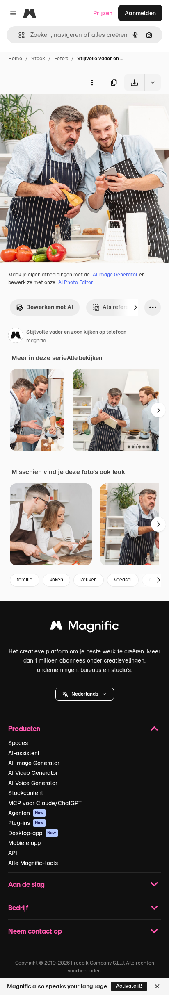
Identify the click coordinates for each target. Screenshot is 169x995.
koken (56, 579)
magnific (36, 340)
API (12, 852)
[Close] (157, 986)
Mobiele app (24, 843)
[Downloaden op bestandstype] (152, 82)
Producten (24, 728)
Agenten (26, 813)
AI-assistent (23, 753)
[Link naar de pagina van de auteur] (15, 336)
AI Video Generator (33, 772)
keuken (88, 579)
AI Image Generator (115, 274)
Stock (38, 58)
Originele (54, 110)
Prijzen (102, 13)
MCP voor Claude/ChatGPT (45, 803)
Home (15, 58)
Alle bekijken (84, 358)
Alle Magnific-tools (33, 863)
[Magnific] (84, 627)
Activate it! (129, 986)
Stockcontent (25, 793)
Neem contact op (35, 931)
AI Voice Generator (32, 783)
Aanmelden (140, 13)
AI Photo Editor (75, 282)
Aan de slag (26, 884)
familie (24, 579)
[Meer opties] (92, 82)
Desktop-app (32, 833)
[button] (84, 694)
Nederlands (84, 694)
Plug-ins (26, 823)
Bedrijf (18, 907)
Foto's (61, 58)
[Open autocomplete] (18, 35)
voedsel (123, 579)
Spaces (18, 743)
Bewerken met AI (49, 307)
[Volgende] (135, 307)
